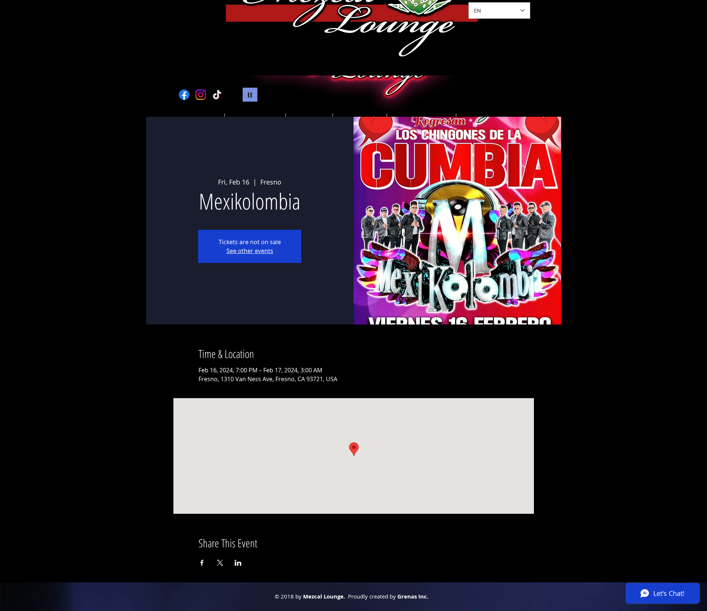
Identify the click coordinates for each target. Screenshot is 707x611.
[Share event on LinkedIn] (238, 563)
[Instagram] (201, 95)
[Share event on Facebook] (201, 563)
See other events (249, 251)
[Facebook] (184, 95)
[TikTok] (217, 95)
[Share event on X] (220, 563)
